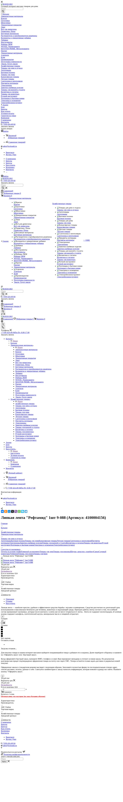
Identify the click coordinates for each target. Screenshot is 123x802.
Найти (4, 762)
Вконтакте (10, 152)
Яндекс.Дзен (11, 155)
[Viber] (15, 511)
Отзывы (9, 601)
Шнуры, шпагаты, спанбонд (81, 552)
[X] (12, 511)
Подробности (6, 571)
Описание (10, 599)
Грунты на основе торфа (11, 552)
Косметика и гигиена (75, 543)
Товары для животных (93, 543)
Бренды (4, 724)
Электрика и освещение (44, 545)
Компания (15, 464)
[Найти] (3, 11)
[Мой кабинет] (2, 301)
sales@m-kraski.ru (10, 146)
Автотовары (6, 541)
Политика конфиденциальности (17, 754)
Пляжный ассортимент (30, 552)
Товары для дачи (46, 552)
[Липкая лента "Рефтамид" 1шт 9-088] (17, 560)
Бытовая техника (18, 541)
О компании (6, 722)
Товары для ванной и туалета (54, 543)
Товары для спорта (26, 554)
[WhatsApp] (19, 511)
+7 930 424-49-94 (8, 124)
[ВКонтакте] (2, 511)
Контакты (5, 733)
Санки (96, 552)
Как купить (15, 453)
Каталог (14, 343)
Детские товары (63, 541)
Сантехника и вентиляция (80, 541)
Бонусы (4, 727)
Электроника (14, 543)
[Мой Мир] (9, 511)
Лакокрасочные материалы (26, 350)
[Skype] (22, 511)
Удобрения (13, 554)
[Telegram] (26, 511)
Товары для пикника (61, 552)
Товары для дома (32, 541)
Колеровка (5, 731)
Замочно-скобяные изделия (31, 543)
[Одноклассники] (5, 511)
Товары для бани (40, 554)
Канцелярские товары (48, 541)
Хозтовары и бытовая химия (22, 545)
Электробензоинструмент (64, 545)
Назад (15, 341)
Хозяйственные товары (24, 404)
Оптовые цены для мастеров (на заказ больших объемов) (23, 696)
